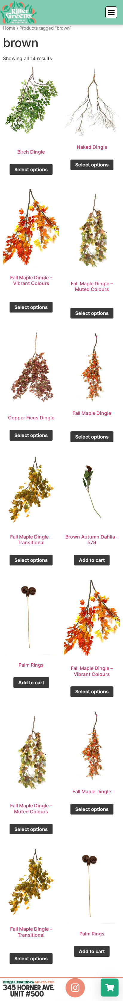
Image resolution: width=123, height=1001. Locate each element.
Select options (31, 169)
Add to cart (92, 560)
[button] (111, 12)
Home (9, 28)
